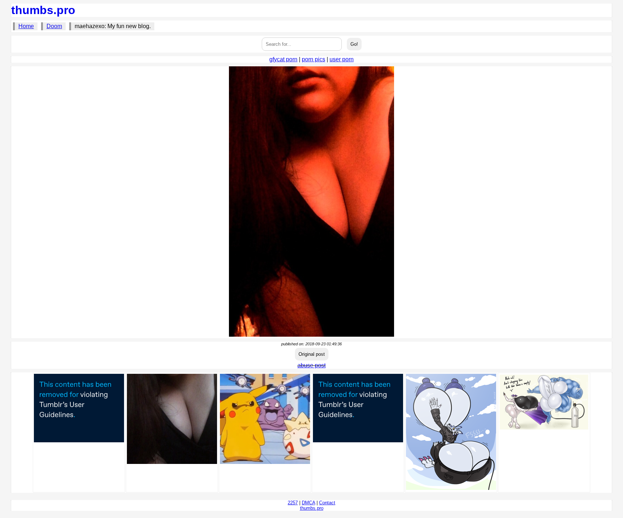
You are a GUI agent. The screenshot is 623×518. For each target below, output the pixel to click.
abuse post (311, 365)
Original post (312, 354)
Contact (327, 502)
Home (26, 26)
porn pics (313, 59)
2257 (293, 502)
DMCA (308, 502)
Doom (54, 26)
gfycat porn (283, 59)
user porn (342, 59)
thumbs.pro (43, 10)
